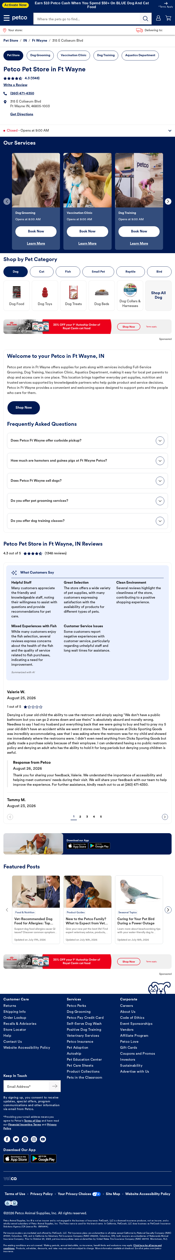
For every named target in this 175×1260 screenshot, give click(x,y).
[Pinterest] (25, 1139)
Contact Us (12, 1042)
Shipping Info (14, 1012)
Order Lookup (14, 1018)
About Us (127, 1012)
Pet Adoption (77, 1048)
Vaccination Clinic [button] (73, 55)
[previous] (6, 201)
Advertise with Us (134, 1071)
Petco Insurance (80, 1042)
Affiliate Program (134, 1036)
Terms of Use (32, 1121)
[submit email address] (55, 1086)
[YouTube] (43, 1139)
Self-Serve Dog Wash (84, 1024)
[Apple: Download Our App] (16, 1158)
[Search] (146, 19)
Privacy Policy (41, 1194)
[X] (16, 1139)
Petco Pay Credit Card (85, 1018)
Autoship (74, 1054)
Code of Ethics (132, 1018)
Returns (9, 1006)
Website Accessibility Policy (26, 1048)
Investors (127, 1060)
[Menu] (6, 18)
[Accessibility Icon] (11, 1203)
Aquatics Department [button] (140, 55)
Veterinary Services (83, 1036)
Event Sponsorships (136, 1024)
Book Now (36, 231)
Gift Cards (128, 1048)
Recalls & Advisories (19, 1024)
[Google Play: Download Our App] (43, 1158)
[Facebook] (7, 1139)
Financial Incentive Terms (24, 1124)
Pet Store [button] (13, 55)
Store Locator (14, 1030)
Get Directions (21, 114)
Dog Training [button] (106, 55)
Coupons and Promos (137, 1054)
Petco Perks (76, 1006)
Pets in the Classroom (84, 1077)
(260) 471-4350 (22, 93)
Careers (126, 1006)
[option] (36, 201)
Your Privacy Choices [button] (74, 1194)
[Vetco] (10, 1178)
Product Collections (83, 1071)
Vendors (127, 1030)
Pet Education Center (84, 1060)
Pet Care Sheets (80, 1066)
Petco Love (129, 1042)
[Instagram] (34, 1139)
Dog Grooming (79, 1012)
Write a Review (15, 85)
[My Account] (159, 18)
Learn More (36, 243)
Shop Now (24, 408)
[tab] (87, 440)
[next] (168, 201)
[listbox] (87, 201)
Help (7, 1036)
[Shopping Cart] (168, 18)
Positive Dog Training (84, 1030)
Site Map (113, 1194)
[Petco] (19, 18)
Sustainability (131, 1066)
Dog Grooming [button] (40, 55)
